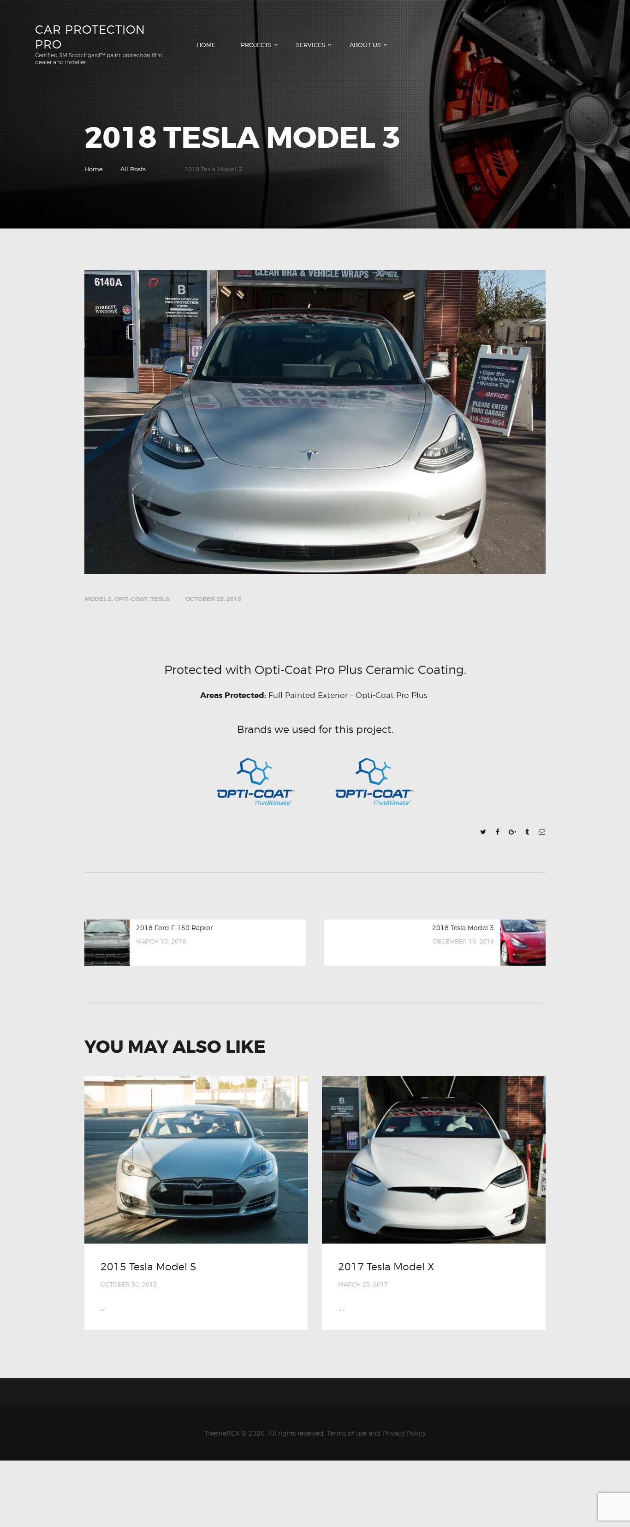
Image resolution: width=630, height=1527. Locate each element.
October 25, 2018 (213, 599)
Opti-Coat (131, 599)
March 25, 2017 (363, 1284)
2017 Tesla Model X (386, 1267)
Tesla (160, 599)
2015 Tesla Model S (148, 1267)
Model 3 (98, 599)
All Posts (133, 169)
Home (93, 169)
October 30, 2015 (129, 1284)
